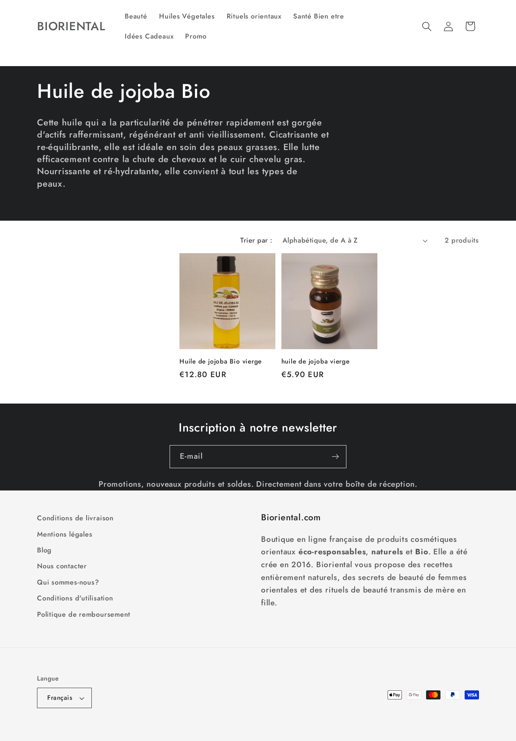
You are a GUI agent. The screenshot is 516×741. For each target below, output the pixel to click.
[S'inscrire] (335, 456)
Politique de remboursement (83, 614)
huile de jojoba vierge (315, 361)
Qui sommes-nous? (68, 582)
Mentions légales (64, 534)
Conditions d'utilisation (75, 598)
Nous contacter (62, 566)
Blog (44, 550)
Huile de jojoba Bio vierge (220, 361)
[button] (427, 26)
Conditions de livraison (75, 518)
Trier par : (256, 240)
